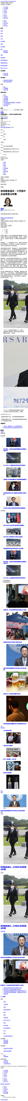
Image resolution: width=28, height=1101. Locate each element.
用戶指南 (5, 105)
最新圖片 (5, 50)
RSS (4, 87)
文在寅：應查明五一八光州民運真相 (12, 426)
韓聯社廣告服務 (7, 81)
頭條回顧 (3, 57)
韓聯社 (2, 112)
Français (5, 1080)
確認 (2, 187)
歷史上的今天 (4, 68)
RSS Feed (5, 25)
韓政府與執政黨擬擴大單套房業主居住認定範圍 (13, 810)
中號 (6, 231)
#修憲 (2, 111)
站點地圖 (5, 89)
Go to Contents (4, 1)
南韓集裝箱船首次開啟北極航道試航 (12, 987)
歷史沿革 (5, 101)
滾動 (2, 30)
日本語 (5, 1076)
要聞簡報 (5, 1043)
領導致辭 (5, 99)
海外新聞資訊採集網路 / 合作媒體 (11, 102)
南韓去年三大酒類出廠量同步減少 (12, 989)
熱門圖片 (3, 727)
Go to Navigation (12, 1)
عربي (4, 1077)
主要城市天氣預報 (8, 80)
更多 (2, 726)
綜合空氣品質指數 (5, 127)
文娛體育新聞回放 (8, 1036)
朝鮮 (2, 44)
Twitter (5, 24)
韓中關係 (3, 46)
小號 (6, 229)
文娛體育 (3, 41)
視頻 (2, 55)
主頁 (2, 996)
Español (5, 1079)
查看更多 (5, 118)
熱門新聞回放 (4, 60)
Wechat (5, 22)
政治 (2, 33)
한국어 (5, 1073)
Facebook (5, 23)
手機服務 (5, 88)
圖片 (2, 49)
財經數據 (5, 75)
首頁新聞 (3, 931)
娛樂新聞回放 (4, 62)
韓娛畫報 (5, 52)
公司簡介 (5, 96)
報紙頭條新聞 (4, 65)
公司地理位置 (6, 104)
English (5, 1074)
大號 (6, 233)
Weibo (4, 20)
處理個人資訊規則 (5, 1084)
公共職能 (5, 98)
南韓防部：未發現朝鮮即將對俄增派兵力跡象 (12, 985)
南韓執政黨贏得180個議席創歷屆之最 (12, 427)
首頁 (4, 95)
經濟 (2, 36)
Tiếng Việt (5, 1081)
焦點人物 (5, 73)
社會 (2, 38)
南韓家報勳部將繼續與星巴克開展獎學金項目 (14, 990)
